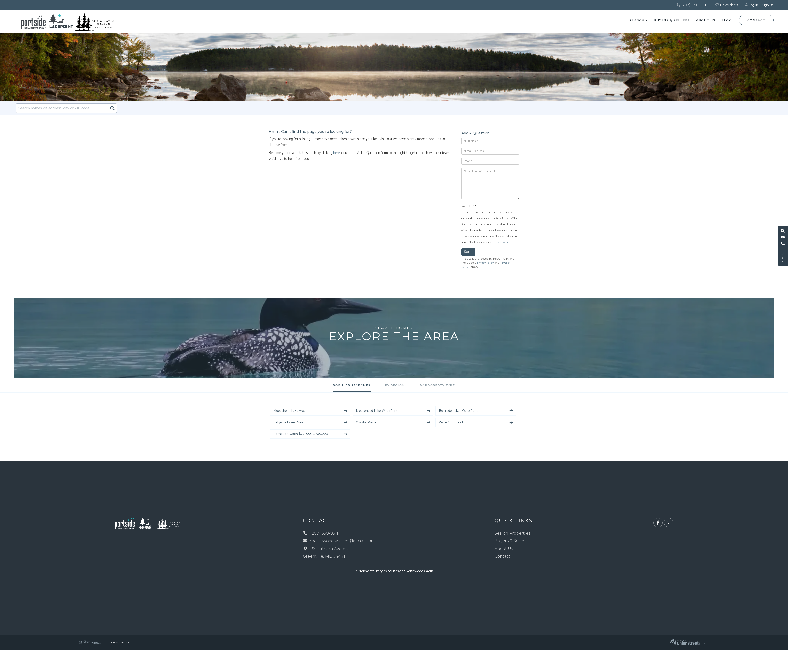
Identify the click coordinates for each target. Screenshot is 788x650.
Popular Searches (351, 385)
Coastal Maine (366, 422)
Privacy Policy (501, 242)
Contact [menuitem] (502, 556)
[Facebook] (658, 522)
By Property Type (437, 385)
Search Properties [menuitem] (512, 533)
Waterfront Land (451, 422)
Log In (753, 5)
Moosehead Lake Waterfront (376, 411)
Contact (756, 20)
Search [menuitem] (636, 20)
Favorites (728, 5)
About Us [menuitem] (705, 20)
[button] (112, 108)
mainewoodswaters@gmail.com (342, 540)
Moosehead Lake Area (289, 411)
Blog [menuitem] (726, 20)
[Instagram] (668, 522)
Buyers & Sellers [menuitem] (672, 20)
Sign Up (768, 5)
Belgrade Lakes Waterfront (458, 411)
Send (468, 252)
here (336, 152)
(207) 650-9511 (694, 5)
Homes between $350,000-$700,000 (300, 434)
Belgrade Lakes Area (288, 422)
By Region (395, 385)
